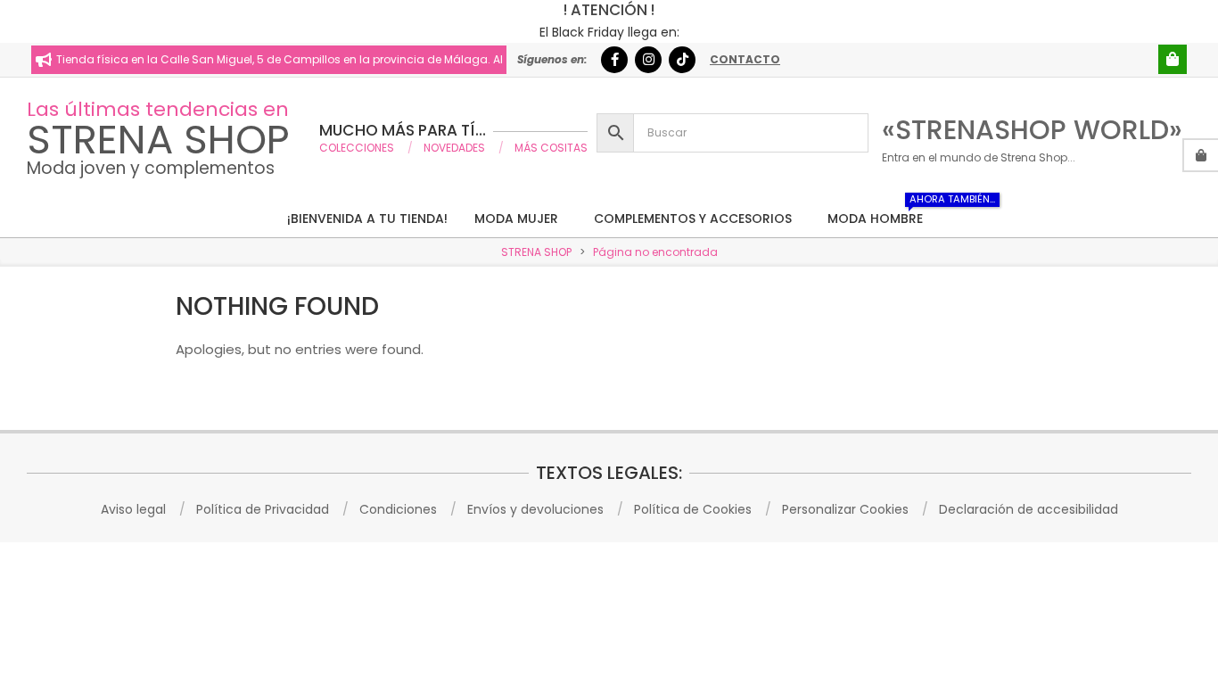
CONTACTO (745, 59)
